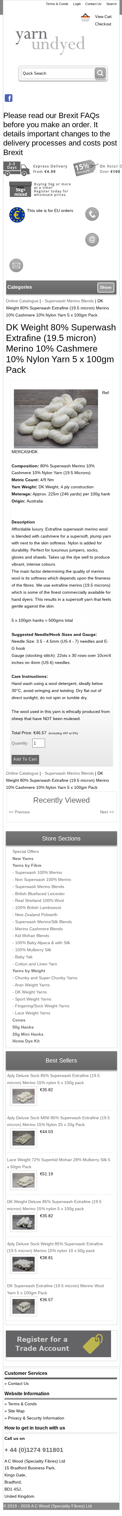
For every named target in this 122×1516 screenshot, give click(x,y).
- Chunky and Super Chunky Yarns (44, 977)
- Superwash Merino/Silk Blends (42, 921)
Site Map (16, 1411)
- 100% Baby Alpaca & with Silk (41, 942)
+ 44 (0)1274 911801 (33, 1449)
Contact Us (93, 4)
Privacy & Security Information (36, 1418)
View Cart (103, 16)
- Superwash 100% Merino (37, 872)
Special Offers (25, 851)
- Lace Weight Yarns (31, 1013)
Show (105, 287)
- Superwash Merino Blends (68, 300)
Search (111, 4)
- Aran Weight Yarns (31, 985)
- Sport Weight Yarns (31, 999)
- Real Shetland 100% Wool (38, 900)
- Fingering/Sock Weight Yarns (40, 1005)
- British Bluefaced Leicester (38, 893)
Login (77, 4)
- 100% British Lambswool (36, 907)
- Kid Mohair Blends (30, 935)
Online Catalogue (22, 300)
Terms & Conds (57, 4)
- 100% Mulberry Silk (31, 949)
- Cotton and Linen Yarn (34, 964)
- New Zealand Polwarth (34, 914)
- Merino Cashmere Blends (37, 928)
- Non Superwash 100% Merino (41, 879)
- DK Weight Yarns (29, 992)
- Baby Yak (22, 956)
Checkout (103, 24)
